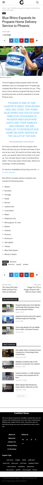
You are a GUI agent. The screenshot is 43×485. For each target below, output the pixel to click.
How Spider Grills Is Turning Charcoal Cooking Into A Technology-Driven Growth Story (28, 352)
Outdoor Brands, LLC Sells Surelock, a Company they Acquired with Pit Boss (28, 375)
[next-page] (7, 338)
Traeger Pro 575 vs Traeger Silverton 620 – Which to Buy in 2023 (32, 289)
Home (4, 8)
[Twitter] (16, 40)
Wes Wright (7, 35)
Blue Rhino (13, 262)
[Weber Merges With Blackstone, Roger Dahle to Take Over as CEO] (8, 388)
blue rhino (11, 264)
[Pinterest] (21, 40)
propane (25, 264)
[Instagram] (31, 439)
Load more (20, 396)
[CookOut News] (21, 2)
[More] (37, 40)
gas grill (19, 264)
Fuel (8, 8)
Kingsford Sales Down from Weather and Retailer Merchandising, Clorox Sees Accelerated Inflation (28, 307)
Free (4, 322)
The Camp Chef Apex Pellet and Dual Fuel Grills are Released (10, 289)
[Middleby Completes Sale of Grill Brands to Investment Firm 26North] (8, 365)
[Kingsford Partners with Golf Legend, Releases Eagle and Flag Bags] (8, 319)
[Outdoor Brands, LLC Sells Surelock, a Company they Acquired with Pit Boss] (8, 376)
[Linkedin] (26, 40)
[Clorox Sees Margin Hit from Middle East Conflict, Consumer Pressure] (8, 330)
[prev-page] (3, 338)
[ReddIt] (31, 40)
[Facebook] (11, 40)
